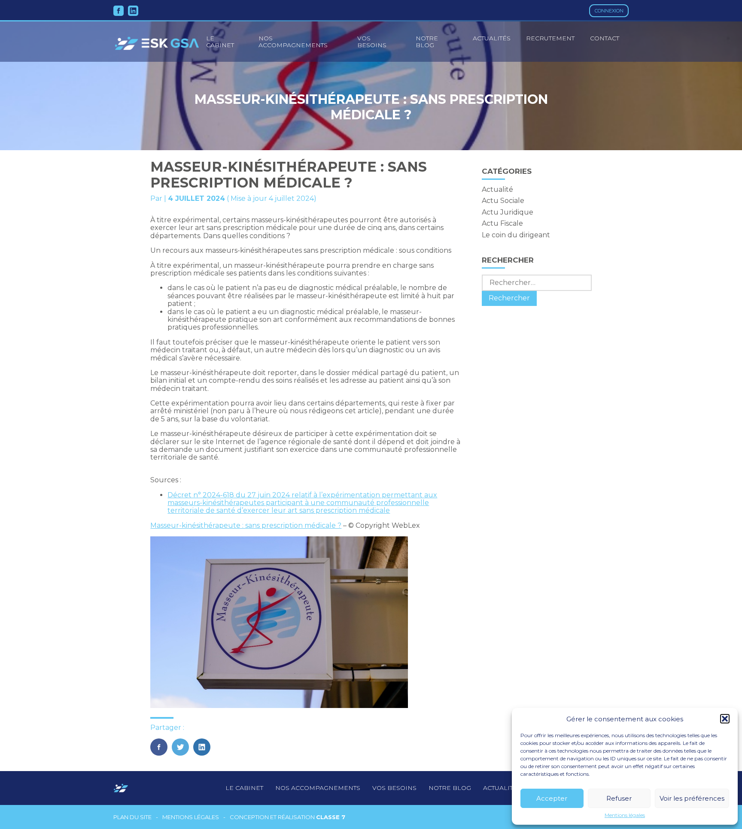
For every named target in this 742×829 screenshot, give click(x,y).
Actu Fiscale (502, 223)
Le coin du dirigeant (516, 235)
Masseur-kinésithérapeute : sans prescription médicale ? (245, 525)
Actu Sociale (503, 201)
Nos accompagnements (293, 41)
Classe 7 (330, 817)
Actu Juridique (507, 212)
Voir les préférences (692, 798)
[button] (725, 718)
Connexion (609, 11)
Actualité (497, 189)
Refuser (619, 798)
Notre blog (427, 41)
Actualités (492, 38)
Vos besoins (371, 41)
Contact (604, 38)
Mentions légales (625, 815)
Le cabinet (244, 788)
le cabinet (220, 41)
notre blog (450, 788)
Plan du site (132, 817)
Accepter (551, 798)
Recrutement (550, 38)
